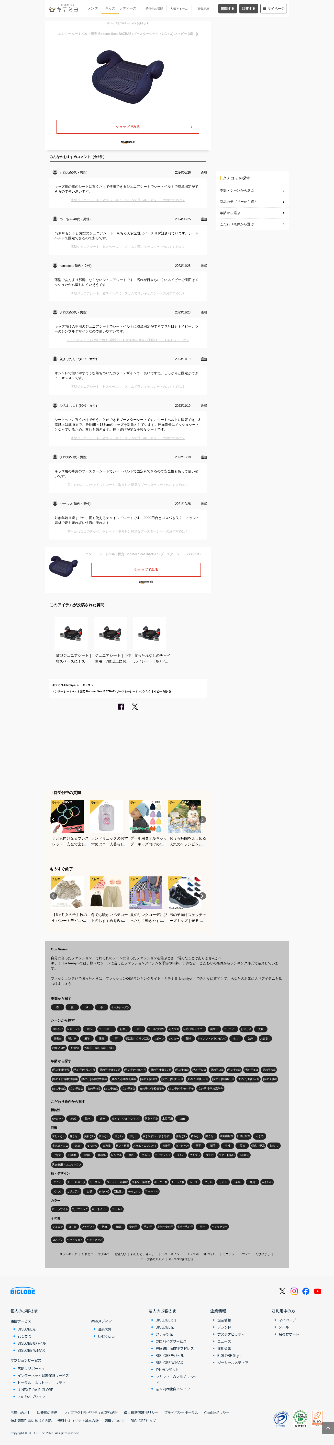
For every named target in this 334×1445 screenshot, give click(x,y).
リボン (223, 1182)
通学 (87, 1038)
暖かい (119, 1136)
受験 (261, 1029)
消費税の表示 (47, 1412)
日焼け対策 (243, 1136)
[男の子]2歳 (199, 1069)
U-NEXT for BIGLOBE (35, 1389)
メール (284, 1327)
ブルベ (146, 1155)
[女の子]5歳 (111, 1088)
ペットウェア (75, 1239)
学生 (202, 1226)
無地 (252, 1182)
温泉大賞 (104, 1329)
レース (194, 1182)
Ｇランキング (68, 1254)
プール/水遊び (156, 1029)
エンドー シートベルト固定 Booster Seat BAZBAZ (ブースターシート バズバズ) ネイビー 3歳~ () (111, 691)
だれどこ (87, 1254)
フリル (208, 1182)
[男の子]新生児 (61, 1069)
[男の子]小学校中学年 (94, 1079)
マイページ (276, 8)
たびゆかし (263, 1254)
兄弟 (104, 1226)
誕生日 (214, 1029)
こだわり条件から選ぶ (237, 224)
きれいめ (104, 1191)
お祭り (124, 1029)
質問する (227, 8)
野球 (188, 1038)
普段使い (118, 1191)
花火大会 (173, 1029)
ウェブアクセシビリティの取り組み (90, 1412)
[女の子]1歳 (270, 1079)
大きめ (260, 1136)
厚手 (198, 1145)
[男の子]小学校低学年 (65, 1079)
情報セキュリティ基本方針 (78, 1420)
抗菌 (182, 1118)
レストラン (73, 1029)
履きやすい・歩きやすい (157, 1136)
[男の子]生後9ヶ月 (160, 1069)
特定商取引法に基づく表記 (31, 1420)
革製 (238, 1182)
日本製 (72, 1155)
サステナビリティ (231, 1334)
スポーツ (159, 1038)
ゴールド (117, 1209)
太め (77, 1145)
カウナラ (228, 1254)
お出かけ (57, 1029)
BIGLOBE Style (229, 1355)
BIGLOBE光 (27, 1329)
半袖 (227, 1145)
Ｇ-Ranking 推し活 (181, 1259)
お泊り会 (246, 1029)
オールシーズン (120, 1007)
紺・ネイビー (100, 1209)
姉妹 (119, 1226)
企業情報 (218, 1311)
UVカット (58, 1118)
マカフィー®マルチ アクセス (177, 1379)
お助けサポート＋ (31, 1368)
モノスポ (193, 1254)
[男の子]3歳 (216, 1069)
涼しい (133, 1136)
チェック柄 (178, 1182)
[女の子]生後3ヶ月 (198, 1079)
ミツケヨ (245, 1254)
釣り (236, 1038)
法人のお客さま (162, 1311)
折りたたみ (182, 1145)
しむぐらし (106, 1336)
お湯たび (120, 1254)
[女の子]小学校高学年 (210, 1088)
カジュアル (73, 1191)
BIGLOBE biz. (166, 1320)
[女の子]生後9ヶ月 (248, 1079)
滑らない (74, 1136)
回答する (249, 8)
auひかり (25, 1336)
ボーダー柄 (160, 1182)
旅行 (89, 1029)
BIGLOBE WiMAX (31, 1350)
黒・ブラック (80, 1209)
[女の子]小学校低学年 (152, 1088)
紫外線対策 (226, 1136)
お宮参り (265, 1038)
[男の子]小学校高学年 (123, 1079)
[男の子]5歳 (251, 1069)
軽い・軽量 (122, 1145)
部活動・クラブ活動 (137, 1038)
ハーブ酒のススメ (152, 1259)
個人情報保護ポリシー (141, 1412)
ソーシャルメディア (232, 1362)
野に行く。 (210, 1254)
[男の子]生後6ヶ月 (135, 1069)
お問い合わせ (21, 1412)
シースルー (96, 1182)
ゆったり (92, 1145)
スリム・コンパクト (145, 1145)
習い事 (72, 1038)
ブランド (224, 1327)
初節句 (75, 1047)
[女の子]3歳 (76, 1088)
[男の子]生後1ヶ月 (84, 1069)
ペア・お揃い (227, 1155)
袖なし (274, 1145)
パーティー (230, 1029)
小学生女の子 (165, 1226)
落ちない (181, 1136)
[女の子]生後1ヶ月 (172, 1079)
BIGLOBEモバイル (32, 1343)
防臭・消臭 (151, 1118)
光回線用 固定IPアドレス (175, 1348)
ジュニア (57, 1226)
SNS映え (244, 1155)
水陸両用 (167, 1118)
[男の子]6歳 (269, 1069)
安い (180, 1155)
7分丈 (57, 1155)
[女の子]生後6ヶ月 (223, 1079)
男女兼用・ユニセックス (67, 1164)
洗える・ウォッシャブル (126, 1118)
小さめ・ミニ (60, 1145)
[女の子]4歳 (93, 1088)
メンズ (93, 8)
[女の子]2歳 (59, 1088)
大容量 (107, 1145)
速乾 (102, 1118)
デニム (58, 1182)
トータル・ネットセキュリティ (42, 1382)
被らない (196, 1136)
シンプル (57, 1191)
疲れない (104, 1136)
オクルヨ (104, 1254)
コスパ (209, 1155)
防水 (87, 1118)
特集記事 (204, 8)
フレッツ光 (164, 1334)
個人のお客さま (24, 1311)
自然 (89, 1191)
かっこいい (134, 1191)
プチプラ (194, 1155)
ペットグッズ (95, 1239)
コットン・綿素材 (117, 1182)
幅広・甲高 (258, 1145)
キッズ (110, 8)
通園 (101, 1038)
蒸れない (89, 1136)
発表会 (58, 1038)
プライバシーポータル (181, 1412)
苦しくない (59, 1136)
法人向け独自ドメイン (173, 1388)
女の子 (133, 1226)
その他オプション (31, 1396)
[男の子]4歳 (234, 1069)
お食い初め (59, 1047)
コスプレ (57, 1239)
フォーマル (151, 1191)
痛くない (210, 1136)
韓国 (87, 1155)
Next (202, 819)
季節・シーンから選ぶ (237, 190)
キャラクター (220, 1226)
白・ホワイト (60, 1209)
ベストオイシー (172, 1254)
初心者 (72, 1226)
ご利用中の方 (283, 1311)
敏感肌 (102, 1155)
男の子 (148, 1226)
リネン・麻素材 (141, 1182)
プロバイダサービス (171, 1341)
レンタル (116, 1155)
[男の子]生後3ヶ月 (110, 1069)
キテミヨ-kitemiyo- (64, 685)
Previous (53, 819)
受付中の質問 (154, 8)
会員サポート (289, 1334)
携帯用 (166, 1145)
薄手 (213, 1145)
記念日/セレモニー (194, 1029)
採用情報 (224, 1348)
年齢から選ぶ (230, 213)
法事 (251, 1038)
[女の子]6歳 (128, 1088)
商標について (114, 1420)
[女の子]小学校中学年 (181, 1088)
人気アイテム (179, 8)
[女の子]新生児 (149, 1079)
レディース (127, 8)
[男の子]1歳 (182, 1069)
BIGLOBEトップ (143, 1420)
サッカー (173, 1038)
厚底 (131, 1155)
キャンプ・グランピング (212, 1038)
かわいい (267, 1182)
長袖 (242, 1145)
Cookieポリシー (217, 1412)
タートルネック (76, 1182)
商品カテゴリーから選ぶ (238, 202)
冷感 (73, 1118)
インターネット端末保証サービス (43, 1375)
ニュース (224, 1341)
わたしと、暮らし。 (144, 1254)
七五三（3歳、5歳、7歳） (99, 1047)
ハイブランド (163, 1155)
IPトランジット (167, 1369)
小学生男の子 (185, 1226)
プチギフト (88, 1226)
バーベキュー (107, 1029)
